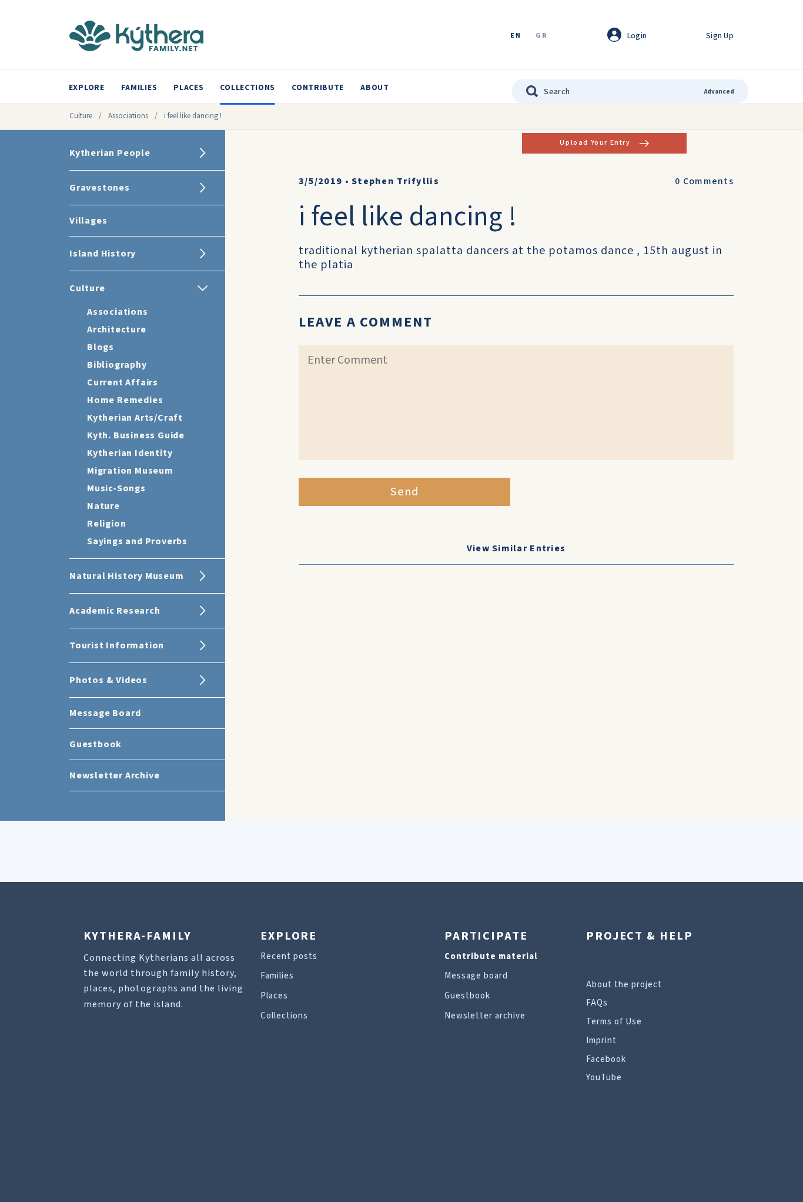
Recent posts (288, 956)
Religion (106, 523)
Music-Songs (116, 488)
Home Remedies (125, 400)
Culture (80, 116)
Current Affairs (122, 382)
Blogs (100, 347)
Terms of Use (614, 1021)
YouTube (604, 1077)
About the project (624, 984)
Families (139, 88)
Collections (247, 88)
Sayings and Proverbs (137, 541)
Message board (476, 976)
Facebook (606, 1059)
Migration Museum (130, 470)
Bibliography (117, 364)
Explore (87, 88)
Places (188, 88)
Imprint (601, 1040)
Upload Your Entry (595, 143)
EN (515, 36)
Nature (103, 506)
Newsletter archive (485, 1016)
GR (541, 36)
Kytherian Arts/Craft (135, 417)
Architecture (116, 329)
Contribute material (490, 956)
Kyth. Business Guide (136, 435)
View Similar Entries (516, 548)
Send (404, 492)
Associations (128, 116)
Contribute (318, 88)
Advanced (719, 91)
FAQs (597, 1003)
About (374, 88)
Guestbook (467, 996)
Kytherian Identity (129, 453)
